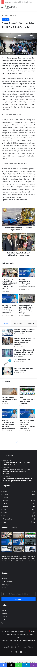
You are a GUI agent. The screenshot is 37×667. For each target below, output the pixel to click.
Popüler (5, 323)
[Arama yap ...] (35, 8)
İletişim (3, 588)
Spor (4, 510)
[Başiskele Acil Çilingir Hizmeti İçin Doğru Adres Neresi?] (30, 542)
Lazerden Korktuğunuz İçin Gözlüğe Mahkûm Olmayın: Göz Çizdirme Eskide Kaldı (27, 283)
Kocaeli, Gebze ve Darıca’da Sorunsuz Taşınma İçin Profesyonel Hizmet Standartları (24, 341)
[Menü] (2, 8)
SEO (28, 634)
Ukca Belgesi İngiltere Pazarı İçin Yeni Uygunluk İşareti (24, 331)
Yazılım (3, 623)
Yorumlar (31, 323)
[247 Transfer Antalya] (7, 362)
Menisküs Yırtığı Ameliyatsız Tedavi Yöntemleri (24, 369)
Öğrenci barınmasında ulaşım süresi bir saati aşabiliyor (27, 400)
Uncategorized (7, 519)
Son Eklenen (18, 323)
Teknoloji (5, 516)
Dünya (5, 491)
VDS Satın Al (17, 640)
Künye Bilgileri (5, 585)
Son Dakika (5, 620)
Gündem (13, 15)
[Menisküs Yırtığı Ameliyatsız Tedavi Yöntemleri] (7, 371)
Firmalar (5, 497)
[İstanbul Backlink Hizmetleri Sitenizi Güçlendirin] (30, 549)
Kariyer (5, 503)
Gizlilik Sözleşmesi (7, 581)
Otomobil (5, 506)
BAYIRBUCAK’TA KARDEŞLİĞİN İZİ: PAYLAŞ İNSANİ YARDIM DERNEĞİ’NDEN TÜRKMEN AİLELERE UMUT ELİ (9, 284)
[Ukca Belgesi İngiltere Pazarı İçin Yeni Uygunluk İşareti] (7, 332)
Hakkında (13, 647)
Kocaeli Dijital (15, 634)
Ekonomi (5, 494)
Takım (19, 647)
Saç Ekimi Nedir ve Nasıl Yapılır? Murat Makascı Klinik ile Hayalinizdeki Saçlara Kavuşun (27, 309)
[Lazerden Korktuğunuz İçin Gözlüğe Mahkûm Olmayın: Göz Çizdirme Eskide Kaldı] (27, 272)
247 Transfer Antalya (22, 360)
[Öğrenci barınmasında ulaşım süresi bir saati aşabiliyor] (27, 390)
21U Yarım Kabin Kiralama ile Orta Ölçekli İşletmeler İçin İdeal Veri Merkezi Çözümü (24, 352)
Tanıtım (5, 513)
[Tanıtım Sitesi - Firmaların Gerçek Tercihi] (13, 7)
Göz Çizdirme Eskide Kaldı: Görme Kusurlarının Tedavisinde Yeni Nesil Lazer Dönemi (9, 309)
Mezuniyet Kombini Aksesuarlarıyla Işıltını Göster (9, 399)
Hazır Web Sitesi (7, 640)
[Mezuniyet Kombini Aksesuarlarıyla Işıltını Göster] (9, 390)
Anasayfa (6, 15)
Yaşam (5, 522)
